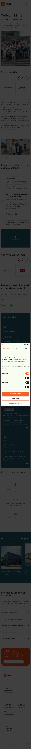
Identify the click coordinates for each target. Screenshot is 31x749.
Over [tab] (25, 348)
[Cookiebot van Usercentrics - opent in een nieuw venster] (23, 345)
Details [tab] (15, 348)
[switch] (27, 378)
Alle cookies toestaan (15, 393)
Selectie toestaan (15, 398)
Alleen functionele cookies (15, 403)
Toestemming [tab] (5, 348)
